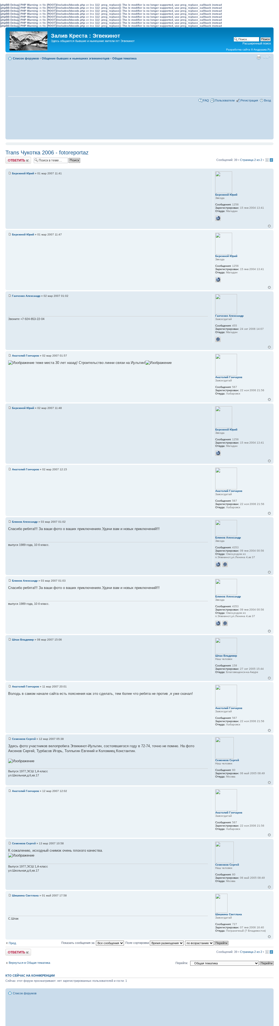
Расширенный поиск (256, 43)
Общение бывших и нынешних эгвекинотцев (76, 58)
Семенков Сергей (24, 738)
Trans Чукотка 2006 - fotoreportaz (47, 152)
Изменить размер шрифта (267, 57)
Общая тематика (124, 58)
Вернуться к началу (269, 226)
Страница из (251, 159)
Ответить (12, 158)
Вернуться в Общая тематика (29, 962)
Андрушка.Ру (262, 49)
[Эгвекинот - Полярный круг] (29, 39)
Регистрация (249, 100)
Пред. (13, 943)
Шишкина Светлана (25, 895)
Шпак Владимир (23, 639)
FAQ (206, 100)
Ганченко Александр (26, 295)
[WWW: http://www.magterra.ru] (218, 218)
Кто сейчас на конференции (30, 975)
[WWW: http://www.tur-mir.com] (218, 564)
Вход (267, 100)
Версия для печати (259, 57)
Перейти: (181, 963)
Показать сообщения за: (78, 942)
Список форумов (26, 58)
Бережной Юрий (23, 173)
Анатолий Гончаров (25, 355)
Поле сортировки (137, 942)
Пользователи (225, 100)
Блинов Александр (25, 521)
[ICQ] (218, 339)
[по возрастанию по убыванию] (207, 942)
